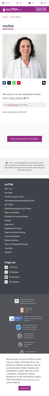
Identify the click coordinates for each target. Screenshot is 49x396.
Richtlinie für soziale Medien (16, 216)
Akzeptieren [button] (24, 388)
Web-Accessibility (12, 212)
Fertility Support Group (14, 197)
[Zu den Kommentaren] (44, 83)
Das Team (8, 193)
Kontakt (8, 220)
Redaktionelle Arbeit (13, 228)
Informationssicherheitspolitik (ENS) (19, 201)
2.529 (7, 3)
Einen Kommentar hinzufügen (24, 138)
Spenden (8, 252)
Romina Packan (13, 105)
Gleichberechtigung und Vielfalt (18, 208)
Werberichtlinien (11, 240)
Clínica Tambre (15, 17)
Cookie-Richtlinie (33, 380)
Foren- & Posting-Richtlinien (16, 244)
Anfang (5, 17)
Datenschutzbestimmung (15, 232)
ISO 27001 (9, 205)
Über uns (8, 189)
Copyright (9, 248)
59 (33, 3)
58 (20, 3)
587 (45, 3)
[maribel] (24, 56)
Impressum (9, 224)
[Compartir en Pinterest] (19, 83)
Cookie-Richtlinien (12, 236)
